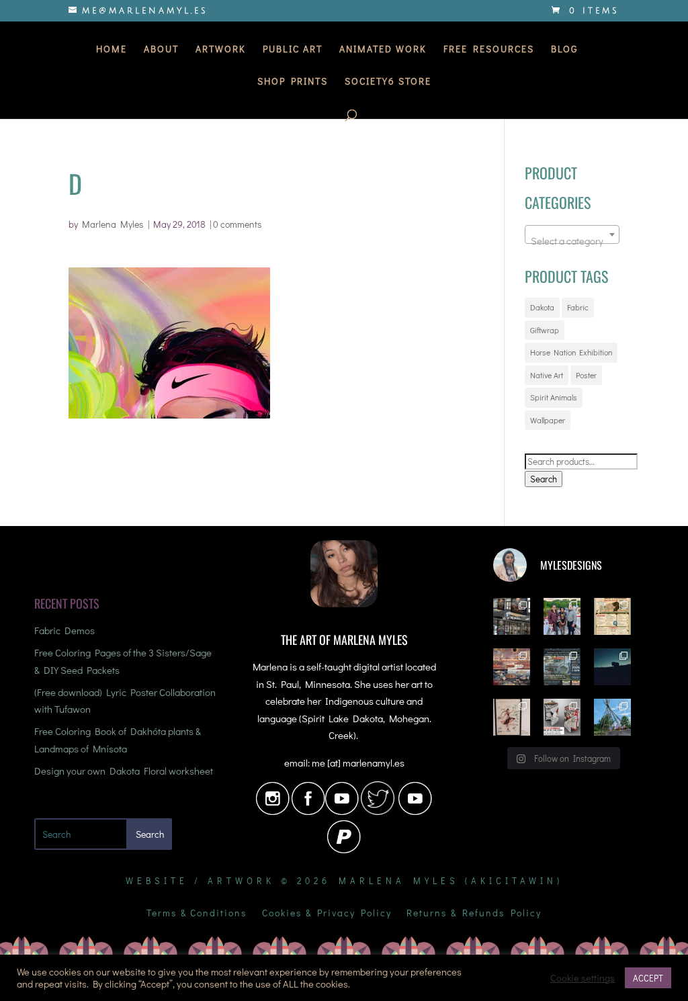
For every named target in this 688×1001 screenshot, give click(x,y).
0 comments (237, 224)
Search (543, 479)
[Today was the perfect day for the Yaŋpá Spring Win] (612, 717)
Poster (586, 374)
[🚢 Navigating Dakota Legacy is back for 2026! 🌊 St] (562, 666)
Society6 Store (388, 82)
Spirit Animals (553, 397)
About (161, 49)
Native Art (546, 374)
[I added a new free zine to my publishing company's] (562, 717)
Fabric (578, 307)
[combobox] (572, 234)
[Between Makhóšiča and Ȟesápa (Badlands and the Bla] (612, 666)
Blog (564, 49)
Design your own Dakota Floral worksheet (123, 770)
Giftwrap (544, 329)
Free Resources (488, 49)
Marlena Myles (113, 224)
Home (111, 49)
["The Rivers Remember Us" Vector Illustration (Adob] (511, 666)
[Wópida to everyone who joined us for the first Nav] (562, 616)
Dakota (542, 307)
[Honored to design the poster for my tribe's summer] (612, 616)
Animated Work (383, 49)
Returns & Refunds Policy (474, 913)
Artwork (221, 49)
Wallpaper (547, 420)
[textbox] (572, 240)
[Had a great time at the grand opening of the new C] (511, 717)
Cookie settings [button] (582, 978)
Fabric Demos (64, 630)
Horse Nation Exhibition (571, 352)
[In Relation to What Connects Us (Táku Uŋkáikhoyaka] (511, 616)
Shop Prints (292, 82)
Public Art (292, 49)
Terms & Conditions (196, 913)
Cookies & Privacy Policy (327, 913)
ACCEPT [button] (648, 978)
